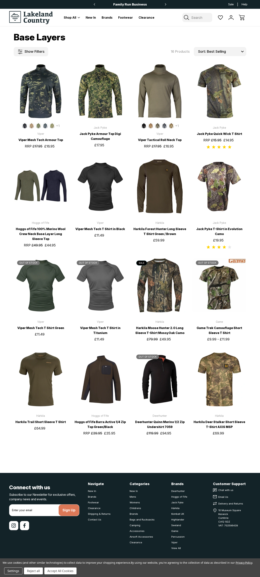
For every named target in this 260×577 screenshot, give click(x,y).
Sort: (202, 51)
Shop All (70, 17)
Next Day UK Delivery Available (130, 4)
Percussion (178, 536)
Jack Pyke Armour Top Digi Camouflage (100, 136)
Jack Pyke (177, 502)
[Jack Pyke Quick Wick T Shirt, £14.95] (219, 91)
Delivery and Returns (230, 503)
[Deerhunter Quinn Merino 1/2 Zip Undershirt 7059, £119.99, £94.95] (160, 379)
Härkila (175, 508)
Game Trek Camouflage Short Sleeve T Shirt (219, 330)
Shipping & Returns (99, 513)
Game (174, 530)
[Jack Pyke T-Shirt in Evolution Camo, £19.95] (219, 186)
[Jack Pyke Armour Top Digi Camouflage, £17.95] (100, 91)
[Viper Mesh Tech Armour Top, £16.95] (41, 91)
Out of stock (41, 305)
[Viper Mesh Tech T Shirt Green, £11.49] (41, 285)
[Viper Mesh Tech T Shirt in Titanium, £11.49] (100, 285)
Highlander (177, 519)
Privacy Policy (244, 562)
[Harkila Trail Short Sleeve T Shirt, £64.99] (41, 379)
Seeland (176, 525)
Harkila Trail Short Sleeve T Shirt (40, 422)
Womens (135, 502)
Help (244, 4)
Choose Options (40, 110)
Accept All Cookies (60, 571)
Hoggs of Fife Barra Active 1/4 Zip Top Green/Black (100, 424)
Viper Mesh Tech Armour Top (40, 140)
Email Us (223, 496)
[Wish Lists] (220, 17)
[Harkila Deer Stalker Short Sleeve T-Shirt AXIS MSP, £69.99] (219, 379)
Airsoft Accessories (141, 536)
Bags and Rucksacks (142, 519)
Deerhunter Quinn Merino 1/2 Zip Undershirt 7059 (160, 424)
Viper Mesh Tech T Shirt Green (40, 328)
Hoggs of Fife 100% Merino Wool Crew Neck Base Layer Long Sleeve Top (40, 234)
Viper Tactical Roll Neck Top (160, 140)
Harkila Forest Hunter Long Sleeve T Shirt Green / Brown (159, 231)
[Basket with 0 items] (241, 17)
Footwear (125, 17)
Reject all (33, 571)
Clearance (146, 17)
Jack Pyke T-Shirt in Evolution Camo (219, 231)
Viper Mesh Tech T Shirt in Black (100, 229)
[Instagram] (13, 525)
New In (91, 17)
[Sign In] (231, 17)
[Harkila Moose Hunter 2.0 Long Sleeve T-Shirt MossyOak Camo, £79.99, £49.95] (160, 285)
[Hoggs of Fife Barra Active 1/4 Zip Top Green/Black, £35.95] (100, 379)
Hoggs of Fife (179, 496)
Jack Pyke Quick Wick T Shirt (219, 134)
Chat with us (225, 490)
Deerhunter (178, 491)
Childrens (135, 508)
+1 (58, 126)
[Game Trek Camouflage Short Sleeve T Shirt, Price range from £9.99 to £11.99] (219, 285)
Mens (133, 496)
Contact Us (94, 519)
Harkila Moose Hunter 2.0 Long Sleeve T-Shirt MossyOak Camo (159, 330)
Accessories (137, 530)
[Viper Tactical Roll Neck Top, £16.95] (160, 91)
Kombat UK (177, 513)
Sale (231, 4)
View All (176, 548)
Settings (13, 571)
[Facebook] (24, 525)
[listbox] (226, 52)
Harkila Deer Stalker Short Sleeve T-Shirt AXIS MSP (219, 424)
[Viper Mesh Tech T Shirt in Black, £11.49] (100, 186)
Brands (107, 17)
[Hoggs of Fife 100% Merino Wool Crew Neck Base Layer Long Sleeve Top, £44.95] (41, 186)
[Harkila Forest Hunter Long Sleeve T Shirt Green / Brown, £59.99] (160, 186)
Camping (135, 525)
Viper (174, 542)
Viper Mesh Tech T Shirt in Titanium (100, 330)
